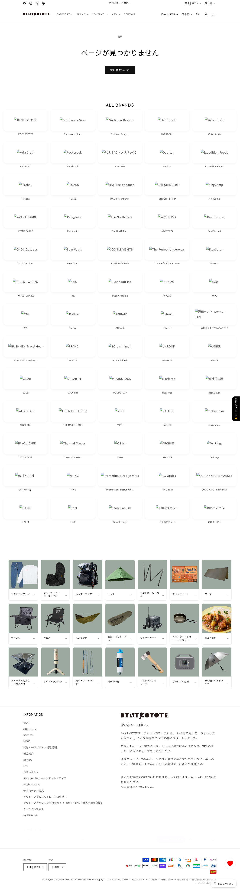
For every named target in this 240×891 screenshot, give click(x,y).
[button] (64, 14)
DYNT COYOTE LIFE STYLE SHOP (66, 879)
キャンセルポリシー (207, 882)
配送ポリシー (167, 879)
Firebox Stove (31, 784)
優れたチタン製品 (33, 790)
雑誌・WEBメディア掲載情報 (40, 747)
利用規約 (153, 879)
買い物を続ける (120, 70)
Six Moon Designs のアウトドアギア (44, 778)
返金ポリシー (138, 879)
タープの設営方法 (33, 809)
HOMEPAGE (30, 815)
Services (28, 735)
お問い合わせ (31, 772)
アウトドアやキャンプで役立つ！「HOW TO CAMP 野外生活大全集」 (63, 803)
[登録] (82, 835)
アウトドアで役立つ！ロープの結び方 (45, 797)
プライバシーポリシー (117, 879)
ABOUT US (29, 729)
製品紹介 (28, 753)
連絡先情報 (182, 879)
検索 (25, 722)
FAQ (25, 766)
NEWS (26, 741)
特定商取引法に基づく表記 (204, 879)
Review (27, 759)
